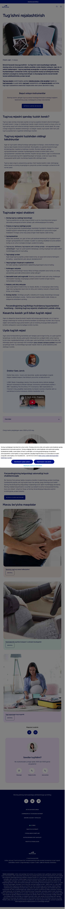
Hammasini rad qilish (44, 462)
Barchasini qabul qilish (22, 462)
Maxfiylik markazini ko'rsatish (33, 466)
